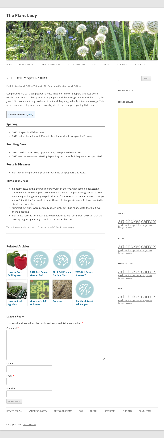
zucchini (129, 228)
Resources (122, 64)
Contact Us (145, 411)
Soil (94, 64)
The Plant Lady (21, 15)
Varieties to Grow (51, 64)
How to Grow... (37, 227)
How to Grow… (27, 64)
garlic (121, 225)
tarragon (122, 228)
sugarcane (147, 225)
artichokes (129, 221)
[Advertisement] (138, 156)
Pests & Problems (76, 64)
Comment (12, 328)
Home (9, 64)
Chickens (140, 64)
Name (10, 363)
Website (10, 388)
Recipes (106, 64)
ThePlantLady (50, 86)
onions (129, 225)
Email (10, 375)
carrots (148, 221)
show (30, 114)
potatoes (138, 225)
